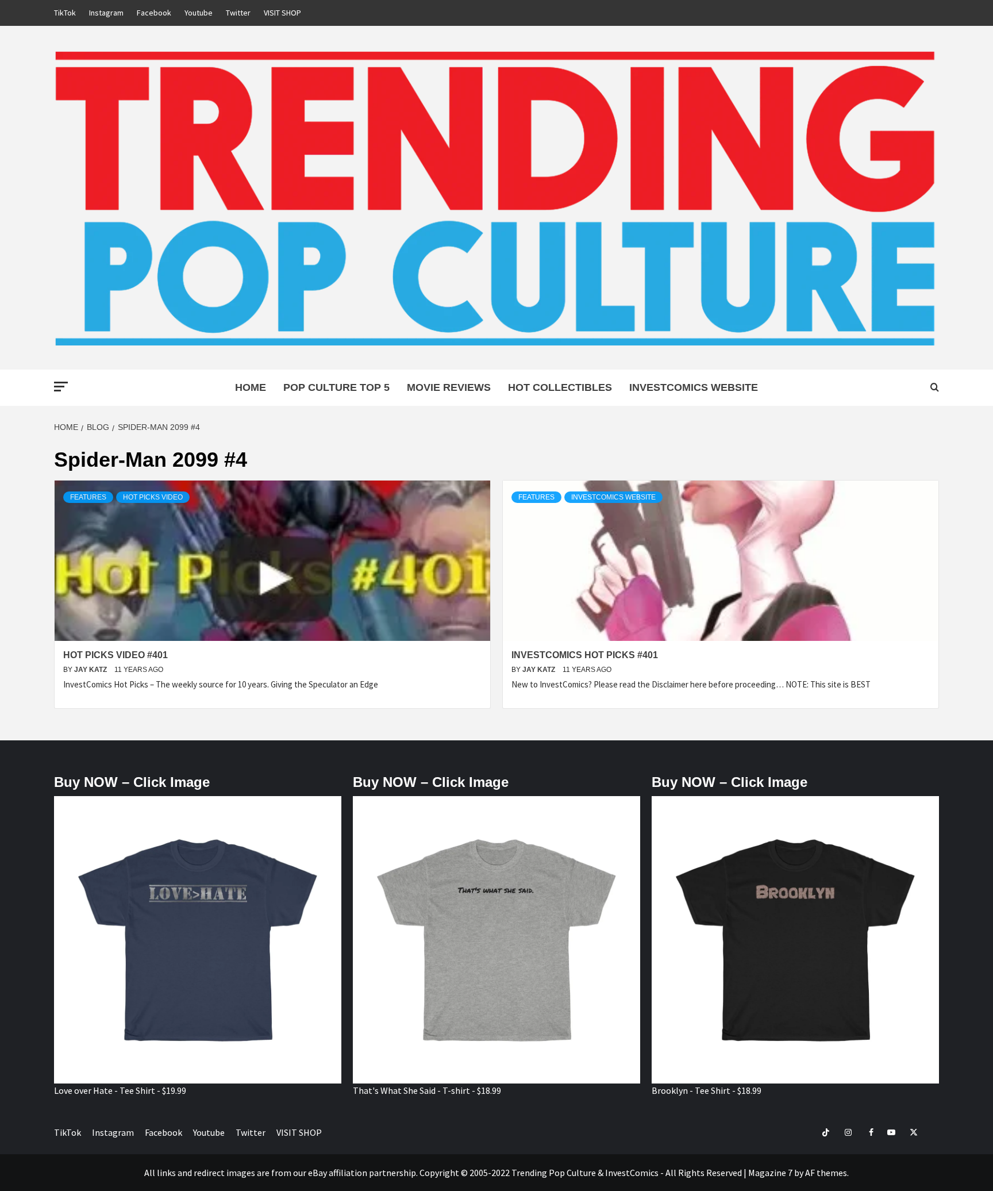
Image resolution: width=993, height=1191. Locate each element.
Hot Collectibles (560, 387)
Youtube (198, 12)
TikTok (65, 12)
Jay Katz (91, 670)
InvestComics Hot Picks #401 (584, 655)
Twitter (238, 12)
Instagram (106, 12)
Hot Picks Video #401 (115, 655)
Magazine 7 (770, 1172)
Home (250, 387)
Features (88, 497)
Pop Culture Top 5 (336, 387)
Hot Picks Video (153, 497)
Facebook (154, 12)
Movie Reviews (449, 387)
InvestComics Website (693, 387)
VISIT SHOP (282, 12)
